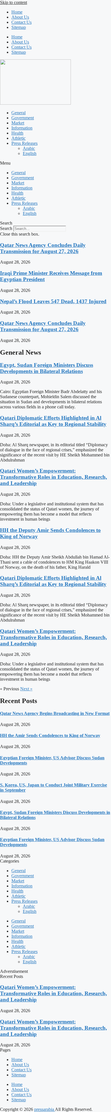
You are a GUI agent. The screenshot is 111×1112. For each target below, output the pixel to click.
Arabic (29, 148)
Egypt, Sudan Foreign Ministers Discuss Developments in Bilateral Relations (46, 368)
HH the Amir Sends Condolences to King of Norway (50, 735)
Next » (26, 688)
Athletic (18, 138)
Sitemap (18, 27)
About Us (20, 17)
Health (17, 133)
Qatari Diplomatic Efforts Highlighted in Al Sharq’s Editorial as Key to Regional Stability (53, 421)
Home (16, 12)
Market (17, 122)
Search (6, 228)
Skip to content (13, 2)
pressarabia (44, 1109)
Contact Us (21, 22)
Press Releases (24, 143)
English (29, 153)
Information (21, 128)
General (18, 112)
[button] (55, 163)
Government (22, 117)
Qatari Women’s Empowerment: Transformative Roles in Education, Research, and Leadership (53, 477)
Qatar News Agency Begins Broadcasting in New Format (55, 713)
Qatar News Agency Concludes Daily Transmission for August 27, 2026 (43, 248)
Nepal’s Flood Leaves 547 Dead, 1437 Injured (53, 301)
